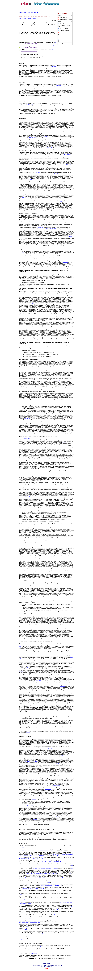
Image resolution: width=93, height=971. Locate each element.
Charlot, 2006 (57, 816)
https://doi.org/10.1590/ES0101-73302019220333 (32, 888)
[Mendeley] (59, 39)
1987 (30, 438)
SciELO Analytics (63, 17)
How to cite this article (64, 30)
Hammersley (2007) (58, 201)
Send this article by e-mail (65, 35)
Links (23, 847)
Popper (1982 (27, 496)
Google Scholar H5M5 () (66, 19)
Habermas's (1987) (29, 104)
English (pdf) (62, 25)
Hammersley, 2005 (56, 785)
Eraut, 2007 (31, 137)
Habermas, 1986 (27, 761)
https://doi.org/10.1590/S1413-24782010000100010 (29, 898)
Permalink (62, 43)
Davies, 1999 (50, 748)
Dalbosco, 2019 (62, 755)
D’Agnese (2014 (30, 805)
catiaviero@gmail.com (40, 946)
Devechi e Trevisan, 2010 (48, 228)
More (61, 39)
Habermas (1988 (27, 418)
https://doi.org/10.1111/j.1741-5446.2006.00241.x (49, 861)
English (63, 23)
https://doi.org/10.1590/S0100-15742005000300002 (29, 858)
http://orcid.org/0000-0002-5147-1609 (29, 43)
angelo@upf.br (34, 953)
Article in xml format (64, 28)
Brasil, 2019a (49, 147)
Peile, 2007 (36, 137)
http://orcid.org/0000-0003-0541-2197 (29, 51)
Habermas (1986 (26, 438)
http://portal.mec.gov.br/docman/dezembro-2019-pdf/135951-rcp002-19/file (41, 873)
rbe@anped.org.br (46, 969)
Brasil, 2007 (24, 197)
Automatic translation (64, 34)
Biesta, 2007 (35, 819)
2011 (55, 228)
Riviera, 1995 (64, 442)
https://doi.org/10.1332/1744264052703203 (28, 922)
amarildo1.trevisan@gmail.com (48, 949)
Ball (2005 (57, 763)
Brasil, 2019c (56, 173)
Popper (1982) (52, 414)
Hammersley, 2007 (45, 136)
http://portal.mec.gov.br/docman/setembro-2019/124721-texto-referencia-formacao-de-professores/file (42, 877)
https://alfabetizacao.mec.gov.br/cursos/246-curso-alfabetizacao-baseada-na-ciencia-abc (37, 850)
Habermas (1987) (53, 66)
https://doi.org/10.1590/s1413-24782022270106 (27, 18)
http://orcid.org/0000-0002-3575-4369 (29, 47)
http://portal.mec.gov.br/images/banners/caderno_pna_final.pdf (45, 868)
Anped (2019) (65, 262)
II (53, 45)
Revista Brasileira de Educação (29, 12)
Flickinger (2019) (48, 789)
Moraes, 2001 (30, 823)
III (52, 49)
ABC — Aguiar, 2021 (67, 154)
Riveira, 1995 (28, 732)
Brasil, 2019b (68, 164)
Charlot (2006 (32, 303)
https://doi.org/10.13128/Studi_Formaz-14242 (49, 885)
